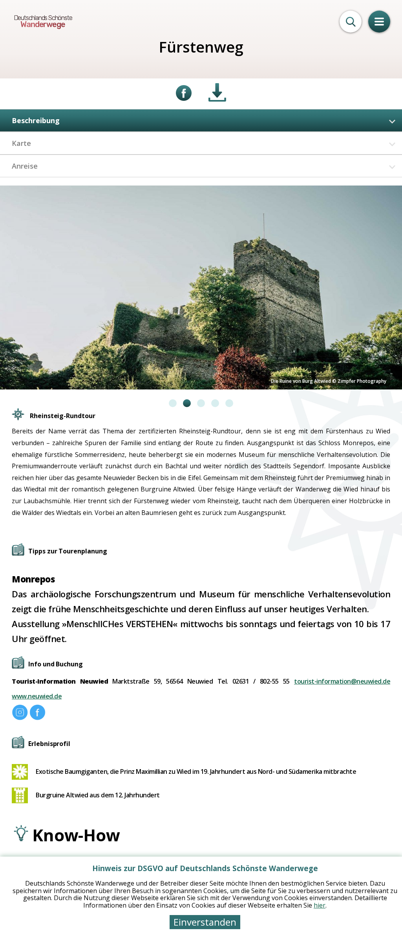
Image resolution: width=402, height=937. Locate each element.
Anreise (25, 166)
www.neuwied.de (37, 696)
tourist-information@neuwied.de (342, 681)
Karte (21, 143)
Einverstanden (205, 921)
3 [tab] (201, 403)
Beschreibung (36, 120)
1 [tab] (173, 403)
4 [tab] (215, 403)
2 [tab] (187, 403)
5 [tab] (229, 403)
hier (319, 905)
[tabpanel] (201, 287)
